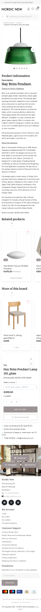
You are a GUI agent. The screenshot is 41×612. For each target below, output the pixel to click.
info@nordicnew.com (12, 496)
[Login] (28, 9)
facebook (21, 458)
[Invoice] (34, 592)
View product (16, 278)
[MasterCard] (5, 592)
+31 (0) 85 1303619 (12, 493)
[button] (14, 68)
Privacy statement (32, 599)
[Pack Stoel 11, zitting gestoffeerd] (16, 315)
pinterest (31, 465)
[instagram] (11, 502)
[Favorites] (33, 9)
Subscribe (9, 583)
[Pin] (19, 592)
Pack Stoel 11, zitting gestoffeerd (13, 336)
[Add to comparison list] (30, 364)
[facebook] (4, 502)
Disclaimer (15, 602)
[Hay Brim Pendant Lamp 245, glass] (20, 49)
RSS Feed (26, 602)
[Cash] (27, 592)
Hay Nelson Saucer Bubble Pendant (16, 267)
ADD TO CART (20, 409)
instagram (12, 465)
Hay (5, 365)
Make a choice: (10, 382)
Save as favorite (22, 417)
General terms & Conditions (12, 599)
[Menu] (2, 16)
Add (17, 347)
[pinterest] (18, 502)
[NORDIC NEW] (12, 9)
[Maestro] (12, 592)
